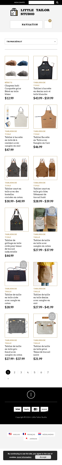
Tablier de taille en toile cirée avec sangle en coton (13, 298)
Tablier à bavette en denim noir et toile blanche (42, 91)
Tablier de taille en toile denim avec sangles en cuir (41, 298)
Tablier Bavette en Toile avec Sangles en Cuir (41, 140)
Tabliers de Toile (39, 84)
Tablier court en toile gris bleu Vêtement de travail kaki (41, 192)
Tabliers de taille (39, 235)
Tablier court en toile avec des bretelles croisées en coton (14, 192)
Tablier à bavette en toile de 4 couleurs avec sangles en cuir (14, 141)
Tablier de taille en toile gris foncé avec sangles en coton (13, 350)
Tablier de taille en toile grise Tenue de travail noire (41, 350)
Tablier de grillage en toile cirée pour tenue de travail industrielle (13, 246)
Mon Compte (19, 2)
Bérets (8, 82)
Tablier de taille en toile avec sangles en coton (42, 243)
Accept (43, 457)
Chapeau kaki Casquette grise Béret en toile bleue (13, 89)
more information (24, 457)
